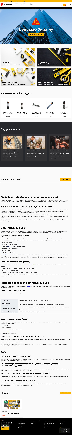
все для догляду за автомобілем (27, 264)
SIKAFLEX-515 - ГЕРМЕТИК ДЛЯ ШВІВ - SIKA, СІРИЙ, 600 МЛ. (8, 113)
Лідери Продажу (21, 427)
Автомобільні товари (9, 8)
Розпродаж (23, 1)
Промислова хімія (64, 8)
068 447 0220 (18, 3)
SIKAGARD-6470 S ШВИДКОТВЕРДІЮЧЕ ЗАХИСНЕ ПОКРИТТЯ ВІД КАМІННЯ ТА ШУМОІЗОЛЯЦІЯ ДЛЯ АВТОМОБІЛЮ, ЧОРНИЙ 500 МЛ (64, 113)
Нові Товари (20, 426)
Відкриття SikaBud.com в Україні (10, 413)
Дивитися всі (65, 179)
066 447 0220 (24, 3)
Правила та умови (48, 424)
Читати (3, 415)
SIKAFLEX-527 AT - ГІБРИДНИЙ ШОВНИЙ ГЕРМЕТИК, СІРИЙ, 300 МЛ (50, 113)
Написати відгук (4, 428)
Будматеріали (4, 254)
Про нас (61, 423)
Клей (32, 426)
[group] (18, 57)
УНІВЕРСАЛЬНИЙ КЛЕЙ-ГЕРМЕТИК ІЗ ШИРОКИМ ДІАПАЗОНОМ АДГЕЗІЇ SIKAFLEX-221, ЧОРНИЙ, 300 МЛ (21, 113)
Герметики (33, 423)
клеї (8, 246)
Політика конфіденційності (49, 423)
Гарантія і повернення (15, 1)
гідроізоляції (9, 331)
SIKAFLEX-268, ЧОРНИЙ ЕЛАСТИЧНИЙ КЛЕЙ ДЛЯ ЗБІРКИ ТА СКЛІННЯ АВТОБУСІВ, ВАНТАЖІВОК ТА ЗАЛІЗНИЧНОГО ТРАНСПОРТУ (36, 113)
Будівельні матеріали (36, 8)
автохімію (29, 286)
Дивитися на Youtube (35, 34)
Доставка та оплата (5, 1)
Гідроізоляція (33, 427)
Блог (45, 427)
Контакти (61, 424)
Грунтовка (33, 424)
